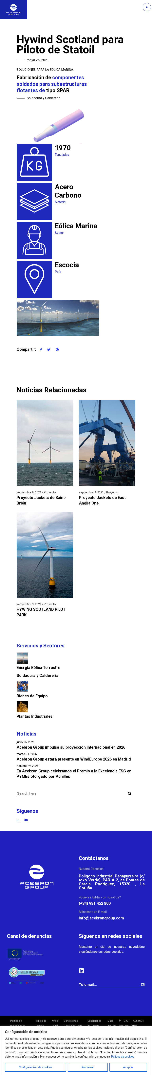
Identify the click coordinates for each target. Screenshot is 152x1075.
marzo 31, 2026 (27, 754)
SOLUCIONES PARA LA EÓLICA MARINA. (45, 70)
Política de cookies (122, 1056)
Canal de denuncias (29, 936)
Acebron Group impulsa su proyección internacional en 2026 (71, 747)
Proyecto (50, 492)
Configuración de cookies (35, 1067)
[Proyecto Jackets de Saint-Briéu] (45, 443)
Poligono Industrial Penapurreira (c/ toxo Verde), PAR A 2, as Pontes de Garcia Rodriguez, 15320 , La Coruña (112, 882)
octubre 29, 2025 (27, 766)
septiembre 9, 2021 (29, 492)
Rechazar (88, 1067)
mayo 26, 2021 (38, 60)
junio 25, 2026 (25, 742)
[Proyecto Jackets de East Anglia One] (107, 443)
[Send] (143, 984)
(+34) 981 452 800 (95, 903)
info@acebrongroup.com (101, 918)
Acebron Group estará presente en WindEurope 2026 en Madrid (74, 759)
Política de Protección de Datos (18, 1026)
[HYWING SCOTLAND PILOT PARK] (45, 555)
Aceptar (128, 1067)
